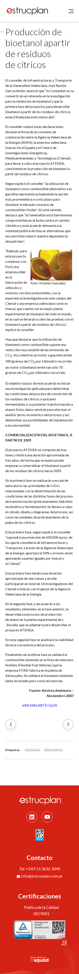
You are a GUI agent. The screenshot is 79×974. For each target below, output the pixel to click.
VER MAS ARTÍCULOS (39, 705)
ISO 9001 (41, 913)
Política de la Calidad (41, 907)
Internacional (32, 750)
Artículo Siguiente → (68, 724)
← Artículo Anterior (10, 724)
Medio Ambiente (54, 750)
